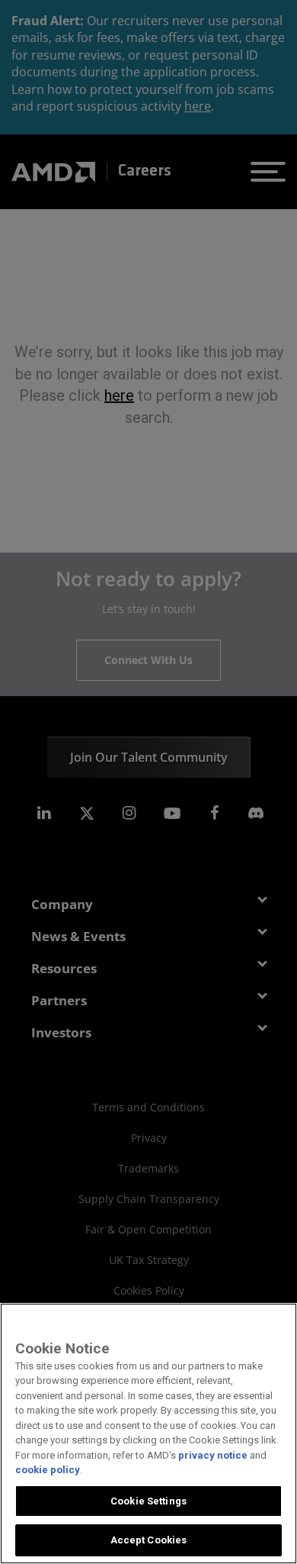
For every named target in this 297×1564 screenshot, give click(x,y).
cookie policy (47, 1469)
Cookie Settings (148, 1501)
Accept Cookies (148, 1540)
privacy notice (213, 1455)
